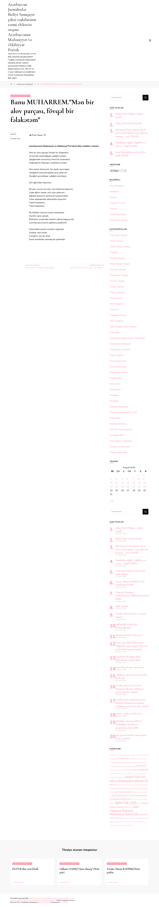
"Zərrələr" (114, 309)
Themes (113, 208)
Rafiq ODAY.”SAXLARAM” (128, 123)
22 (139, 486)
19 (122, 486)
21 (134, 486)
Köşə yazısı (115, 383)
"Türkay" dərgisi (117, 281)
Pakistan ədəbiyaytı (119, 406)
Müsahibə (114, 401)
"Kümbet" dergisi (118, 269)
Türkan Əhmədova (127, 788)
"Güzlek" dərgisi (117, 258)
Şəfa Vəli (125, 802)
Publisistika (115, 418)
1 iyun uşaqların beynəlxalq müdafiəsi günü (132, 755)
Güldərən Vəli (120, 770)
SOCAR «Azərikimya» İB (121, 429)
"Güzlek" (114, 252)
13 (128, 482)
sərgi (146, 785)
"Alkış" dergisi (116, 241)
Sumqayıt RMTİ (117, 435)
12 (122, 482)
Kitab (143, 769)
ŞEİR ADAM (121, 606)
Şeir (142, 799)
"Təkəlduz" (114, 755)
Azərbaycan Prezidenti (120, 349)
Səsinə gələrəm (115, 788)
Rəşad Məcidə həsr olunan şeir (129, 667)
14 (134, 482)
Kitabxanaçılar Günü (116, 773)
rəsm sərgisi (139, 785)
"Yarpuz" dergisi (117, 292)
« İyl (111, 501)
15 (139, 482)
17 (111, 486)
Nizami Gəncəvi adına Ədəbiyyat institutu (129, 779)
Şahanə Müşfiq (121, 799)
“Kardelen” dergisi (118, 315)
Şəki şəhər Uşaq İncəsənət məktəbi (121, 822)
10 (111, 482)
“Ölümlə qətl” (127, 825)
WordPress (64, 902)
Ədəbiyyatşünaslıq (118, 372)
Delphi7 (13, 134)
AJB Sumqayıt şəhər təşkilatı (123, 326)
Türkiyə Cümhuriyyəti (120, 446)
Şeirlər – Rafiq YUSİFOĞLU (128, 713)
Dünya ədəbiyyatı (118, 361)
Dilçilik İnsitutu (117, 355)
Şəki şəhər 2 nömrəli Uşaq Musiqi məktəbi (135, 818)
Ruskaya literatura (118, 423)
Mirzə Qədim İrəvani (130, 773)
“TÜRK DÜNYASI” (116, 825)
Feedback (114, 191)
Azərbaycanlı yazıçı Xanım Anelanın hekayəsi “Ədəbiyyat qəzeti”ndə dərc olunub (129, 689)
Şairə (137, 799)
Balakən (136, 762)
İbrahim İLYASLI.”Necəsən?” (129, 635)
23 (144, 486)
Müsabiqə (114, 395)
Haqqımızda (115, 378)
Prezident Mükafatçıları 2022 (123, 412)
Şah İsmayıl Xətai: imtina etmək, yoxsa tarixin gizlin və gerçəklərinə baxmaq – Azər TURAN (131, 133)
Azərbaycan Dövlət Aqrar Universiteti (127, 338)
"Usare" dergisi (117, 286)
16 (144, 482)
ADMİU (123, 758)
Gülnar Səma (132, 770)
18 (116, 486)
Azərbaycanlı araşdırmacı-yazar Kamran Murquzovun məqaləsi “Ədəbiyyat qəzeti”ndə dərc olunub (132, 703)
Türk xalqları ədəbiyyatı (121, 441)
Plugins (113, 197)
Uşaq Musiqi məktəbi (123, 792)
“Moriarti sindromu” (138, 822)
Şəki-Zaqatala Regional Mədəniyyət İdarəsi (125, 810)
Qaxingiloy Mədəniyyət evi (125, 785)
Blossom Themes (43, 902)
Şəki (130, 807)
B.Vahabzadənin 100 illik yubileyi (122, 762)
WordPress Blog (117, 214)
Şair (132, 799)
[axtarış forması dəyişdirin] (150, 40)
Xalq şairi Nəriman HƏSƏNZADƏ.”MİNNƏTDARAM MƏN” (132, 596)
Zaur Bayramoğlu (120, 795)
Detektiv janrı (131, 766)
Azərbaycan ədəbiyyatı (20, 96)
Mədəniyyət (115, 389)
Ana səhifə (115, 332)
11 (116, 482)
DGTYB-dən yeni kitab (25, 869)
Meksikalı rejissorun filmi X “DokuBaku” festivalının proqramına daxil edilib (128, 724)
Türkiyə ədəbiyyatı (118, 452)
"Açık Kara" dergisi (118, 235)
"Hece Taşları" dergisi (120, 263)
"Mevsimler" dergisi (119, 275)
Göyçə (112, 770)
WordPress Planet (118, 220)
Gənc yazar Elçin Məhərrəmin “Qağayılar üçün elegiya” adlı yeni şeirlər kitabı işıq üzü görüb (131, 646)
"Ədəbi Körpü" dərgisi (120, 246)
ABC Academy (116, 321)
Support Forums (117, 203)
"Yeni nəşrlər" (116, 298)
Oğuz (113, 785)
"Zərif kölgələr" (117, 303)
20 (128, 486)
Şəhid (139, 803)
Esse (141, 766)
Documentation (117, 185)
